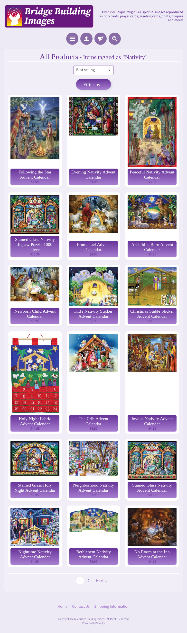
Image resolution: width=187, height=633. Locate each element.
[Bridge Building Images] (49, 16)
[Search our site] (115, 39)
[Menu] (72, 39)
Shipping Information (112, 606)
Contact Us (81, 606)
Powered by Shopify (93, 623)
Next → (102, 580)
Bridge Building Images (91, 619)
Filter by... (93, 84)
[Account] (86, 39)
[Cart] (100, 39)
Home (62, 606)
